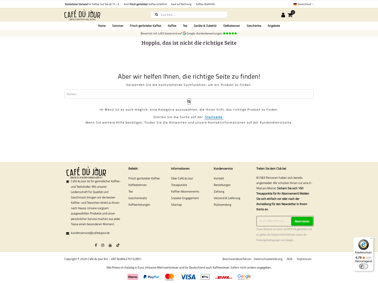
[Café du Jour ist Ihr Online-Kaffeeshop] (103, 14)
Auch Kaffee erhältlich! (144, 4)
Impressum (304, 258)
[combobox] (189, 14)
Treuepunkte (179, 184)
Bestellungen (222, 184)
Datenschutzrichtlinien (283, 235)
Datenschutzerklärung (268, 258)
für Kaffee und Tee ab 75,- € (92, 4)
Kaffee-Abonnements (185, 191)
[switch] (363, 266)
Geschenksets (137, 198)
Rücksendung (222, 204)
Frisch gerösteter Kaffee (144, 178)
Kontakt (219, 178)
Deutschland (304, 4)
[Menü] (371, 239)
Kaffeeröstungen (139, 204)
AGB (289, 258)
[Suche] (156, 14)
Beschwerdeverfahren (237, 258)
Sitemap (176, 204)
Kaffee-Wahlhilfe (205, 4)
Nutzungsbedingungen (268, 240)
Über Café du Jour (182, 178)
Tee (130, 191)
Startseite (213, 117)
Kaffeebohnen (137, 184)
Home (102, 25)
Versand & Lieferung (227, 198)
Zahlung (219, 191)
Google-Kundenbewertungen (205, 33)
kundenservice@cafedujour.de (90, 232)
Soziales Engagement (185, 198)
